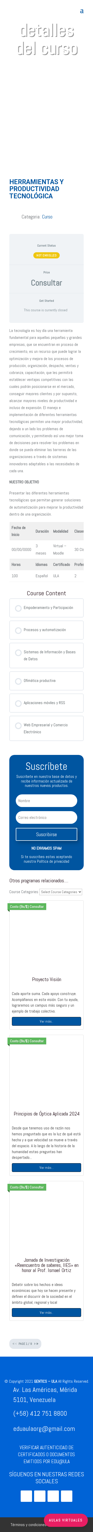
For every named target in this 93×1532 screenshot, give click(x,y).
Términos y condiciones (29, 1524)
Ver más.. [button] (46, 1021)
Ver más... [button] (47, 1167)
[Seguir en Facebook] (66, 1496)
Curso (47, 216)
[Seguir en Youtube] (39, 1496)
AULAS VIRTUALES (66, 1520)
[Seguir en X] (53, 1496)
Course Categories (23, 891)
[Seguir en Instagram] (26, 1496)
